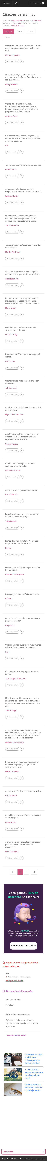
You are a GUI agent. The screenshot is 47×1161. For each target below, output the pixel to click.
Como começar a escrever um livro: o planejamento (33, 1087)
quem (35, 1023)
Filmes (7, 38)
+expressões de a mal (16, 1035)
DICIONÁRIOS (36, 3)
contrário (27, 1020)
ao (32, 1020)
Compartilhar (13, 61)
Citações (8, 31)
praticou (11, 1026)
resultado (18, 1020)
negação (28, 977)
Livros (19, 31)
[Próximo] (34, 872)
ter (12, 1020)
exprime (20, 977)
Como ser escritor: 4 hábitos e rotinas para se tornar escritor (34, 1058)
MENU (8, 3)
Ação (8, 1020)
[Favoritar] (22, 61)
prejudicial (26, 1023)
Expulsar (9, 1005)
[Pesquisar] (16, 3)
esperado (10, 1023)
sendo (18, 1023)
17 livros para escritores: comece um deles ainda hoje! (34, 1073)
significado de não (14, 981)
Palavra (11, 977)
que (15, 977)
